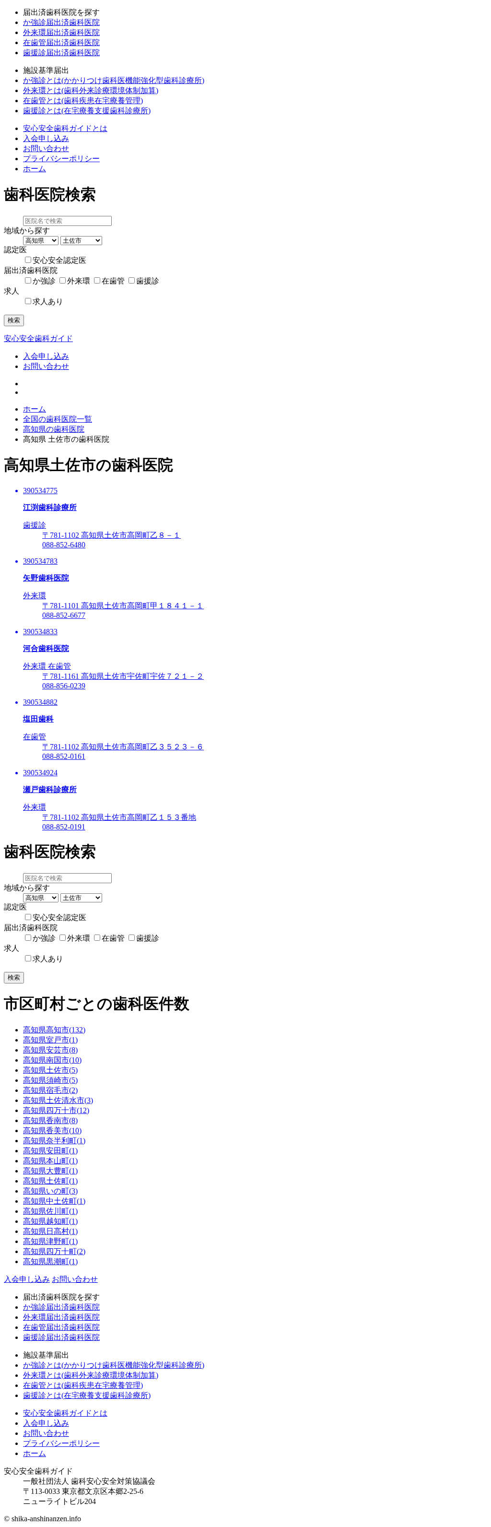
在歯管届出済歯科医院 (61, 42)
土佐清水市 (58, 1100)
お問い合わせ (46, 148)
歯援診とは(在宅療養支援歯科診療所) (87, 111)
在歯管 (113, 281)
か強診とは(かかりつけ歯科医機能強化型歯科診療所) (113, 80)
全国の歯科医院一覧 (57, 419)
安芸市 (50, 1050)
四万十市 (56, 1110)
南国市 (52, 1060)
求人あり (48, 301)
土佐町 (50, 1181)
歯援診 (147, 281)
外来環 (78, 281)
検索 (14, 320)
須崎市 (50, 1080)
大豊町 (50, 1171)
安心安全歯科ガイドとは (65, 128)
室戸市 (50, 1040)
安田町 (50, 1151)
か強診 (44, 281)
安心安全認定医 (59, 260)
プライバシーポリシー (61, 158)
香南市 (50, 1120)
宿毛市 (50, 1090)
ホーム (34, 169)
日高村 (50, 1231)
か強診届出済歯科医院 (61, 22)
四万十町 (54, 1251)
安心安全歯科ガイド (38, 338)
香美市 (52, 1130)
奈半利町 (54, 1140)
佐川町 (50, 1211)
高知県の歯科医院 (53, 429)
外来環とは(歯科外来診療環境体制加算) (90, 90)
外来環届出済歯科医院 (61, 32)
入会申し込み (46, 138)
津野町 (50, 1241)
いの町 (50, 1191)
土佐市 (50, 1070)
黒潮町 (50, 1261)
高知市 (54, 1030)
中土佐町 (54, 1201)
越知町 (50, 1221)
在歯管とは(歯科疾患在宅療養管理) (83, 100)
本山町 (50, 1161)
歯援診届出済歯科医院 (61, 52)
